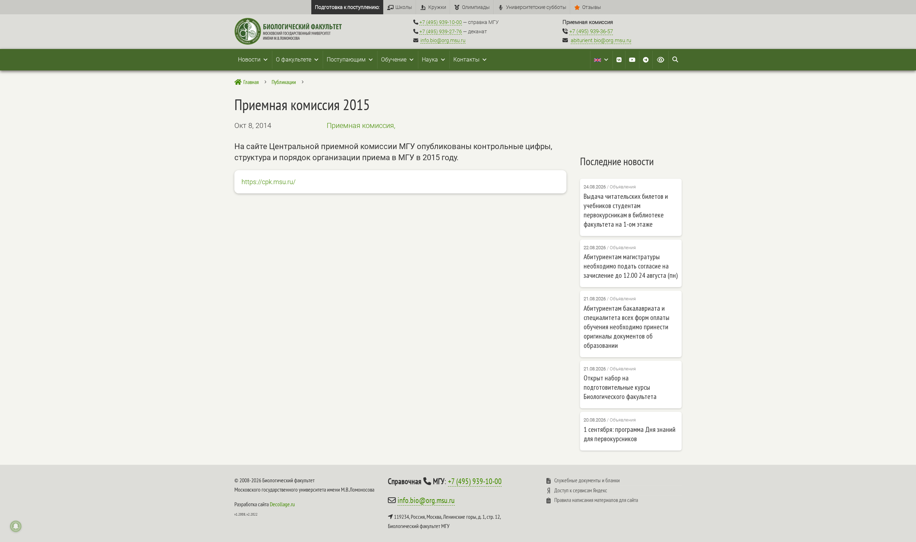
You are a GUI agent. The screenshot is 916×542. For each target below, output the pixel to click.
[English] (601, 60)
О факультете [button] (293, 59)
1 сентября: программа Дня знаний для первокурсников (630, 434)
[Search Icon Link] (675, 60)
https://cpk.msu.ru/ (269, 182)
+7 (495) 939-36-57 (591, 31)
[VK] (619, 60)
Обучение (393, 59)
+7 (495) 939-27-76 (440, 31)
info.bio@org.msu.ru (443, 40)
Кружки (437, 7)
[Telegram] (645, 60)
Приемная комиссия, (361, 125)
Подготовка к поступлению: (347, 7)
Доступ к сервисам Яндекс (580, 490)
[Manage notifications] (15, 526)
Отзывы (591, 7)
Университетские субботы (536, 7)
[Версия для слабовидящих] (660, 60)
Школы (403, 7)
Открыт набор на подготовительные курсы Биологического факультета (620, 387)
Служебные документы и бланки (587, 480)
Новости (249, 59)
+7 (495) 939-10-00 (440, 22)
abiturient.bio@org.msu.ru (601, 40)
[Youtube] (632, 60)
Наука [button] (430, 59)
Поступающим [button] (346, 59)
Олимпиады (476, 7)
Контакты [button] (466, 59)
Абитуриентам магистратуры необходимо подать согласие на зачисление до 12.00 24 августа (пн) (631, 266)
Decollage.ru (282, 504)
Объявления (623, 186)
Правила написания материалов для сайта (596, 499)
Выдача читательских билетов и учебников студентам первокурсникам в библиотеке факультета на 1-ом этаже (626, 210)
